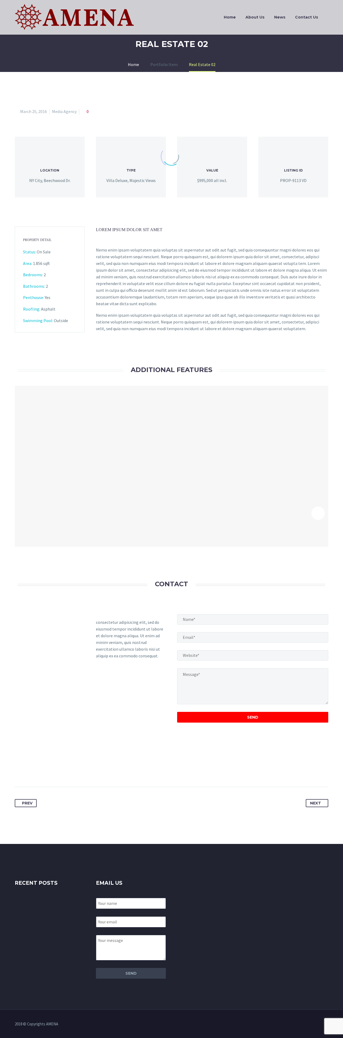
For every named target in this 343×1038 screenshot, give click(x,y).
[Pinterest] (39, 770)
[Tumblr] (49, 770)
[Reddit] (69, 770)
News (279, 17)
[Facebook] (19, 770)
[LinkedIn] (59, 770)
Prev (27, 803)
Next (315, 803)
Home (230, 17)
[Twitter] (29, 770)
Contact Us (306, 17)
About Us (254, 17)
